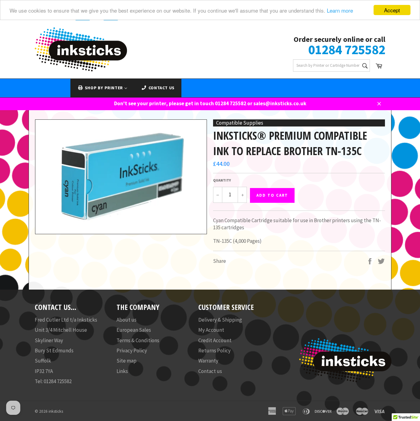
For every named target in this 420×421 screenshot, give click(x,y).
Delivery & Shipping (220, 319)
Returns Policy (214, 350)
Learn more (340, 10)
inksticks (56, 411)
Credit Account (215, 340)
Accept (392, 10)
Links (122, 371)
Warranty (208, 360)
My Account (211, 330)
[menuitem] (102, 88)
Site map (127, 360)
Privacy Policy (132, 350)
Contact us (210, 371)
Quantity (222, 180)
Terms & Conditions (138, 340)
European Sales (134, 330)
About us (127, 319)
